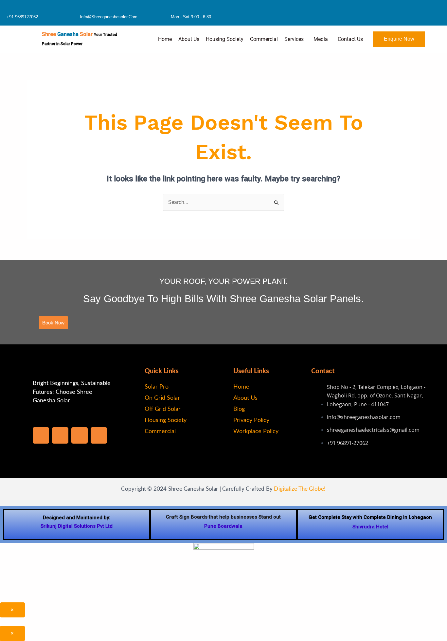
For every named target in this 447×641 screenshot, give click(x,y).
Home (165, 39)
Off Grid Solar (163, 409)
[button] (295, 39)
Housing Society (224, 39)
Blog (239, 409)
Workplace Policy (255, 431)
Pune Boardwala (223, 526)
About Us (188, 39)
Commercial (264, 39)
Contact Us (350, 39)
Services (294, 39)
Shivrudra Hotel (370, 527)
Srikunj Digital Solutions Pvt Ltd (77, 526)
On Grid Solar (162, 398)
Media (320, 39)
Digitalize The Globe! (300, 489)
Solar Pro (157, 387)
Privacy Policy (251, 420)
